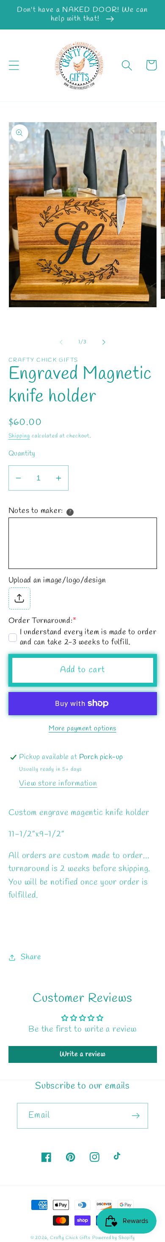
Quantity (22, 454)
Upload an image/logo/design (57, 580)
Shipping (19, 436)
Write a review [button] (83, 1054)
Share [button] (31, 957)
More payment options (82, 728)
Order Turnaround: (42, 621)
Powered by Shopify (113, 1238)
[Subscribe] (136, 1116)
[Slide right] (104, 342)
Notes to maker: (35, 511)
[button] (14, 65)
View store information (58, 783)
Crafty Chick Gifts (70, 1238)
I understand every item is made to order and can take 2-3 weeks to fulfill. (88, 637)
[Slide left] (61, 342)
